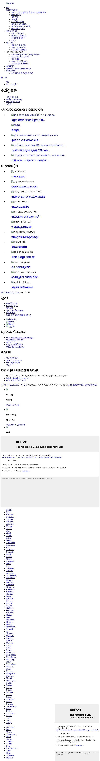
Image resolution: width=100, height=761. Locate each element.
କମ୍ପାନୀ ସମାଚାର (18, 45)
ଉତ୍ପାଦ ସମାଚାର (18, 47)
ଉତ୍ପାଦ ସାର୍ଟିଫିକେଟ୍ (19, 61)
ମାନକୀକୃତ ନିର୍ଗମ (18, 38)
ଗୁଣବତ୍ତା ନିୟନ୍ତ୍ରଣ (14, 310)
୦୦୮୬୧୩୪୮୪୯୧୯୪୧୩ (15, 425)
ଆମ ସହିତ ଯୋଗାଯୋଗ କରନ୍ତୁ (18, 68)
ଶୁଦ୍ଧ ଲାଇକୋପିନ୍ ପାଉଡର (24, 186)
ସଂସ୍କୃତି (14, 19)
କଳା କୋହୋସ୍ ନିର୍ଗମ (21, 267)
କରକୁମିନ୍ (15, 130)
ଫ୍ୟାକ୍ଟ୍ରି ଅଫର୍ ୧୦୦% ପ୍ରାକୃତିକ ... (30, 160)
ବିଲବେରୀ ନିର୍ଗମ (19, 247)
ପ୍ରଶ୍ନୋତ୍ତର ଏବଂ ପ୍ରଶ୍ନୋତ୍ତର (25, 54)
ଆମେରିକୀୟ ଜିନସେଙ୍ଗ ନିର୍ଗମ (25, 216)
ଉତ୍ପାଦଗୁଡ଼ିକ (12, 31)
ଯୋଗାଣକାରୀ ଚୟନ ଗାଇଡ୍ (22, 73)
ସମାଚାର (9, 43)
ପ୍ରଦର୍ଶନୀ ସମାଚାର (19, 50)
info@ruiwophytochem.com (17, 378)
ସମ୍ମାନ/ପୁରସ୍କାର (18, 24)
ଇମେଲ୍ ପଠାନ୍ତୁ (12, 405)
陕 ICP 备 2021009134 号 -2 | (13, 385)
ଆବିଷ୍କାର (10, 71)
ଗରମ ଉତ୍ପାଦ (17, 33)
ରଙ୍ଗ (13, 40)
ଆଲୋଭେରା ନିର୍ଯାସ (20, 206)
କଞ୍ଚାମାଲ (10, 66)
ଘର (7, 7)
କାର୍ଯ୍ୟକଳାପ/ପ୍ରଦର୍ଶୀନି (20, 26)
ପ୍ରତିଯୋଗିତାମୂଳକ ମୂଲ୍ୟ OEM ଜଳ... (30, 150)
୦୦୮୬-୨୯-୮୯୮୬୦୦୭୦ (16, 380)
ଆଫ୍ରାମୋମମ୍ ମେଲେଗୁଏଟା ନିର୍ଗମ (28, 196)
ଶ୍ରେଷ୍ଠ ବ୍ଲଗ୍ (91, 385)
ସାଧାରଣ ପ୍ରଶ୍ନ (18, 29)
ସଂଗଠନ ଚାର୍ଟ (16, 15)
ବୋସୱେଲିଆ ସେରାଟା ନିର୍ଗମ (24, 277)
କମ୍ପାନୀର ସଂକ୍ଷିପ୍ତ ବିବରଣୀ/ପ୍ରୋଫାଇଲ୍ (28, 12)
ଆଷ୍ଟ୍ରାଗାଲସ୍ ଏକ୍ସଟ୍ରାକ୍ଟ (24, 237)
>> (18, 292)
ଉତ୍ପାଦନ (15, 59)
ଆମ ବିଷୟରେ (12, 10)
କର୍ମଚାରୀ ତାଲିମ (17, 22)
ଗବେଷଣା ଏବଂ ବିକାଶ (20, 57)
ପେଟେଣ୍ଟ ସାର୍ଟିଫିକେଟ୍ (20, 64)
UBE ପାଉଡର (18, 176)
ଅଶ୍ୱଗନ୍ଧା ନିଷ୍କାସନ (21, 227)
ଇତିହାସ (14, 17)
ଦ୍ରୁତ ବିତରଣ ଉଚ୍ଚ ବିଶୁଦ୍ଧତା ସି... (28, 120)
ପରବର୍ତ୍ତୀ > (12, 292)
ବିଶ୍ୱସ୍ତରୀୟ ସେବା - (76, 385)
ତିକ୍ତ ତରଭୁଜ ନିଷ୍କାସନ (23, 257)
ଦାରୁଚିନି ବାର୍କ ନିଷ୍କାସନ (22, 287)
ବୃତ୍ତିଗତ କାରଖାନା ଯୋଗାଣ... (25, 140)
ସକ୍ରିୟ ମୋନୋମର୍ (19, 36)
